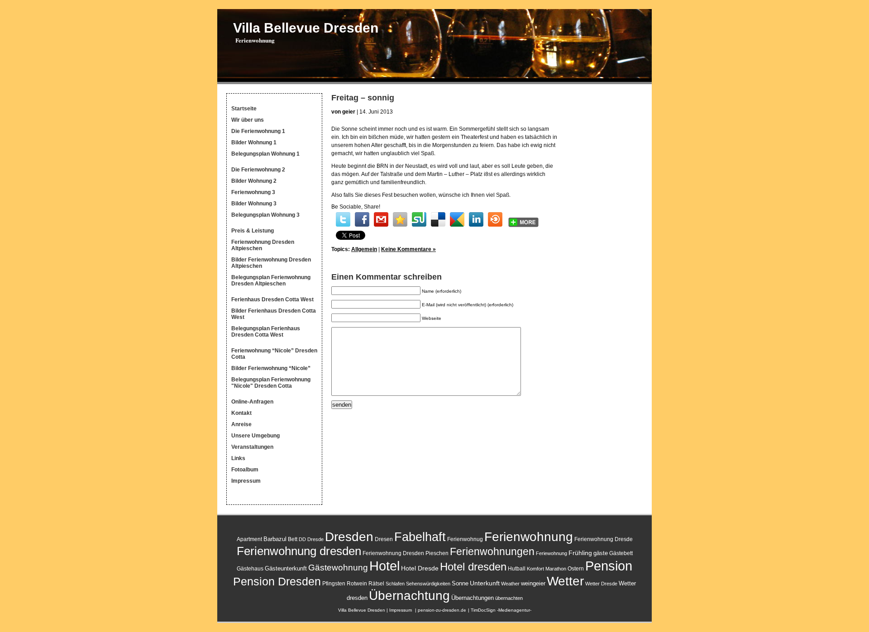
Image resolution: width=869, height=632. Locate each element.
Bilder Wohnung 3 (254, 203)
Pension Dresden (277, 581)
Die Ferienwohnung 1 (258, 131)
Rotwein (357, 583)
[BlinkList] (495, 219)
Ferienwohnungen (492, 551)
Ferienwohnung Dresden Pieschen (406, 553)
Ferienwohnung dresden (299, 551)
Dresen (384, 539)
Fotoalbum (244, 469)
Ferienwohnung (528, 537)
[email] (381, 219)
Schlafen (395, 583)
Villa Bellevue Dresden (305, 27)
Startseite (244, 108)
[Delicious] (438, 219)
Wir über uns (247, 120)
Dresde (315, 539)
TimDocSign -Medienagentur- (501, 610)
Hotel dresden (473, 567)
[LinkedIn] (476, 219)
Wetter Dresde (601, 583)
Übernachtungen (472, 597)
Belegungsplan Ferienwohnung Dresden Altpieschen (270, 280)
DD (302, 539)
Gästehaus (250, 568)
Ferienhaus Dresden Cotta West (272, 299)
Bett (292, 539)
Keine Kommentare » (408, 249)
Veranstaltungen (252, 447)
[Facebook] (362, 219)
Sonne (460, 583)
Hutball (516, 568)
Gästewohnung (338, 567)
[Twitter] (343, 219)
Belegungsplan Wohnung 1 (265, 154)
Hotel (384, 565)
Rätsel (376, 583)
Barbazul (274, 539)
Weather (510, 583)
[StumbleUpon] (419, 219)
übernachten (509, 598)
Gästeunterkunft (286, 568)
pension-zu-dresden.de (442, 610)
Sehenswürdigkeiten (428, 583)
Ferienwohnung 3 (253, 192)
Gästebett (621, 553)
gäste (600, 553)
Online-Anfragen (252, 402)
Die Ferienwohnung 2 (258, 169)
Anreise (241, 424)
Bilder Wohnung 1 (254, 142)
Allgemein (364, 249)
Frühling (580, 552)
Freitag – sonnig (362, 97)
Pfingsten (333, 583)
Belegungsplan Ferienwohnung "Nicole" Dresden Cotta (270, 382)
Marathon (555, 568)
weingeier (533, 583)
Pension (608, 566)
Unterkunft (485, 583)
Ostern (576, 568)
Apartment (249, 539)
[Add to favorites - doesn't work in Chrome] (400, 219)
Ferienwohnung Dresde (603, 539)
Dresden (349, 536)
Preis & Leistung (252, 231)
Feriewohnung (551, 553)
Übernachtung (409, 596)
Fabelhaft (420, 537)
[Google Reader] (457, 219)
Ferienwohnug (465, 539)
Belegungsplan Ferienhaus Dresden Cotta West (265, 331)
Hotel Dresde (420, 568)
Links (238, 458)
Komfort (535, 568)
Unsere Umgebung (255, 435)
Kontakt (241, 413)
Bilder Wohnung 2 (254, 181)
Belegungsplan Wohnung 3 (265, 215)
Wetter (565, 581)
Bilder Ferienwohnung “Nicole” (270, 368)
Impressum (246, 481)
